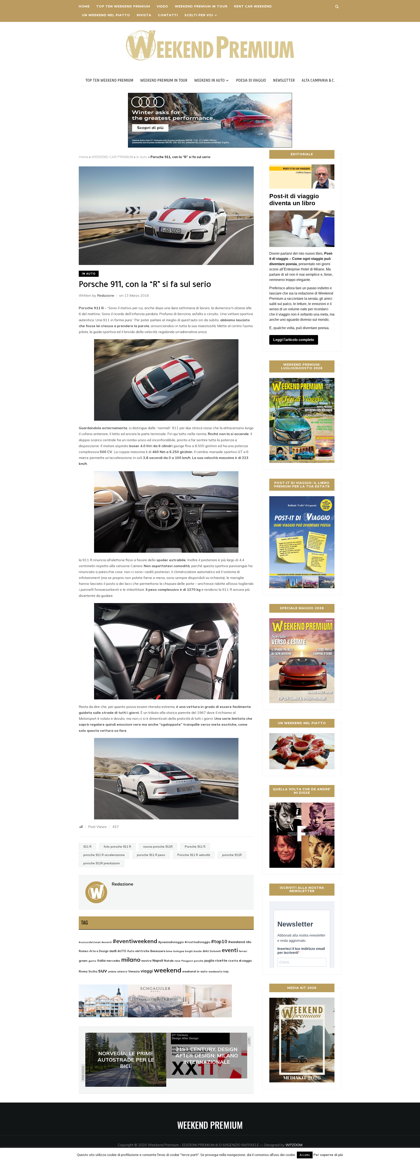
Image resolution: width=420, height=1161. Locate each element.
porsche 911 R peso (151, 855)
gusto (92, 960)
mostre (146, 960)
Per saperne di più (328, 1155)
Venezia (134, 971)
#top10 (219, 941)
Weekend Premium (210, 1124)
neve (177, 960)
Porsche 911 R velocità (193, 855)
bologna (178, 951)
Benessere (157, 951)
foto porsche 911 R (117, 847)
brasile (198, 951)
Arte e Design (98, 951)
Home (84, 6)
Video (162, 6)
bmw (169, 951)
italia (101, 960)
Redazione (105, 295)
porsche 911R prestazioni (101, 863)
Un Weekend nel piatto (106, 15)
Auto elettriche (138, 951)
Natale (169, 960)
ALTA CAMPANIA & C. (318, 80)
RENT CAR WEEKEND (253, 6)
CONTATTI (168, 15)
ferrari (243, 951)
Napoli (157, 960)
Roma (83, 971)
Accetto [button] (304, 1155)
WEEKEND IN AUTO (209, 80)
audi (113, 951)
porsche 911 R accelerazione (104, 855)
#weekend (236, 942)
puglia (209, 960)
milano (130, 959)
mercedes (113, 960)
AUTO (121, 951)
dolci (206, 951)
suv (102, 970)
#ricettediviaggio (197, 942)
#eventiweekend (135, 940)
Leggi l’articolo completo (293, 340)
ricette (221, 960)
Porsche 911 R (195, 847)
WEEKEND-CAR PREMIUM (112, 157)
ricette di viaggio (240, 960)
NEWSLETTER (284, 80)
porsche (198, 960)
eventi (230, 950)
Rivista (144, 15)
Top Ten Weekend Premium (123, 6)
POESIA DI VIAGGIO (251, 80)
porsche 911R (232, 855)
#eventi (107, 942)
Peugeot (187, 960)
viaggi (147, 971)
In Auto (141, 157)
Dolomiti (215, 951)
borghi (189, 951)
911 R (87, 847)
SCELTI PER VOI (198, 15)
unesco (122, 971)
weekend (167, 970)
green (83, 961)
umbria (112, 971)
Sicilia (92, 971)
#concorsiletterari (90, 942)
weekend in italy (218, 971)
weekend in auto (195, 971)
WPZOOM (293, 1145)
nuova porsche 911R (158, 847)
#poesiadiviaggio (171, 942)
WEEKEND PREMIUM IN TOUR (201, 6)
